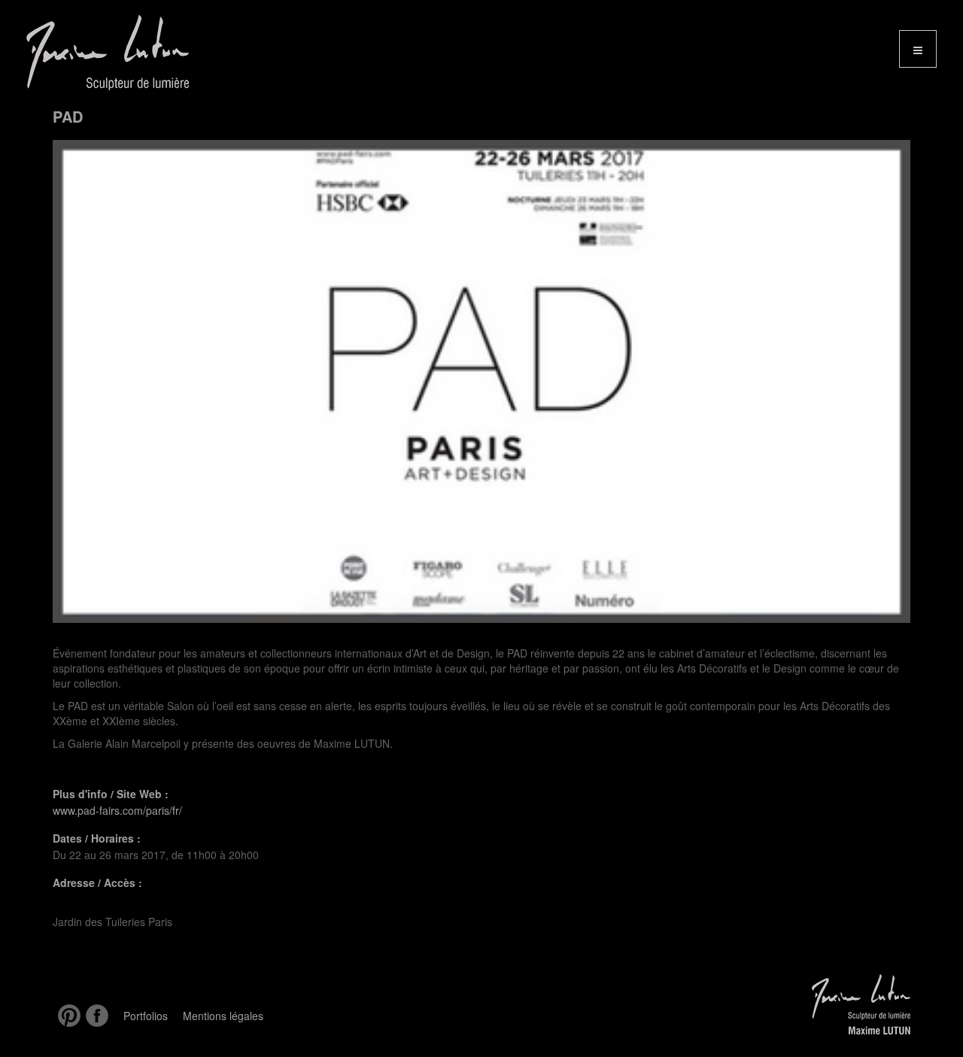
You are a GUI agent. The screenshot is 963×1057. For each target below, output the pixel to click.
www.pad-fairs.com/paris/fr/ (117, 810)
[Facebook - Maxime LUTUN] (94, 1015)
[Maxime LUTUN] (100, 52)
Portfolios (145, 1015)
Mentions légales (223, 1015)
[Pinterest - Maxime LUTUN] (67, 1015)
